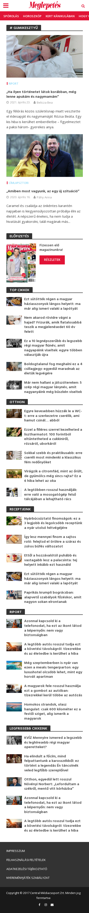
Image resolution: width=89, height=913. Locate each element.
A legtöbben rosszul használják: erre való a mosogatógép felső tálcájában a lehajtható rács (50, 495)
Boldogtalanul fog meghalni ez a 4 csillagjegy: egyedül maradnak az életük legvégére (53, 369)
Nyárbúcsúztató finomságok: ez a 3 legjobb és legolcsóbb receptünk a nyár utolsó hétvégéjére (53, 523)
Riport (13, 84)
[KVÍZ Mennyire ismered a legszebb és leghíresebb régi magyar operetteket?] (14, 740)
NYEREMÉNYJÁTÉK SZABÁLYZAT (28, 878)
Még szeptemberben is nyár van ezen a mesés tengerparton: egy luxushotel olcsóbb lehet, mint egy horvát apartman (53, 670)
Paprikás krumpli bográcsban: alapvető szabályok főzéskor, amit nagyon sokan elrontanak (52, 597)
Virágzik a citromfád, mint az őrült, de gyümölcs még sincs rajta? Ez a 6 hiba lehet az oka (53, 476)
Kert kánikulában (60, 16)
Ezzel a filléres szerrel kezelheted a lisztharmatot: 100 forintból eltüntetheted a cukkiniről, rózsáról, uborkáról (53, 437)
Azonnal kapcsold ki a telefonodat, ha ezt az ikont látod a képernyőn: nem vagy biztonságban (52, 628)
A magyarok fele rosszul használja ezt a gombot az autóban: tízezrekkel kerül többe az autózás (53, 691)
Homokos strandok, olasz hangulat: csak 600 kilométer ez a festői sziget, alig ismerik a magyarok (52, 711)
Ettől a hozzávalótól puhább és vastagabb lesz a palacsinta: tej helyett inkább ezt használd (50, 560)
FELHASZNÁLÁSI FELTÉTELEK (26, 860)
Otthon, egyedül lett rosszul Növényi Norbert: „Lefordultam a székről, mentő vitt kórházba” (51, 784)
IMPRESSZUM (15, 851)
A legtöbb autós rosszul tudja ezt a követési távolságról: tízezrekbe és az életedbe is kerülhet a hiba (52, 649)
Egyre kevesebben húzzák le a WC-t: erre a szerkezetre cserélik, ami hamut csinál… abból (53, 416)
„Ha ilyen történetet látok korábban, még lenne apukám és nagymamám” (41, 94)
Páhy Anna (44, 197)
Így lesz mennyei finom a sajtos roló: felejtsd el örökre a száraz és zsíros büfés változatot (52, 542)
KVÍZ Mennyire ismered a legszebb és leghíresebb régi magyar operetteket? (53, 743)
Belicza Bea (45, 102)
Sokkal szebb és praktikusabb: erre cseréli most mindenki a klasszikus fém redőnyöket (53, 458)
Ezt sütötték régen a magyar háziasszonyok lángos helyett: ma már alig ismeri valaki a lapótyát (52, 304)
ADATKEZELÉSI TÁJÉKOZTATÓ (26, 869)
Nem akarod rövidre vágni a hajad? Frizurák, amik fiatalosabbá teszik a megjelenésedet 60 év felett (52, 325)
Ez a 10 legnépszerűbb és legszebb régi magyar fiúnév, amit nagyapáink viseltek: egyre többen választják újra (53, 348)
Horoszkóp (32, 16)
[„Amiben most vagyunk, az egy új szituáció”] (44, 155)
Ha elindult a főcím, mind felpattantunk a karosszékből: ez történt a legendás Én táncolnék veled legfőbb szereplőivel (51, 763)
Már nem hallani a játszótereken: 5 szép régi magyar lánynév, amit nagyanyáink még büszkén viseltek (53, 387)
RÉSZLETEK (52, 260)
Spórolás (11, 16)
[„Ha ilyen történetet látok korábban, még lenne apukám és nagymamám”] (44, 56)
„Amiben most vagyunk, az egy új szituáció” (42, 191)
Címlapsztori (19, 183)
